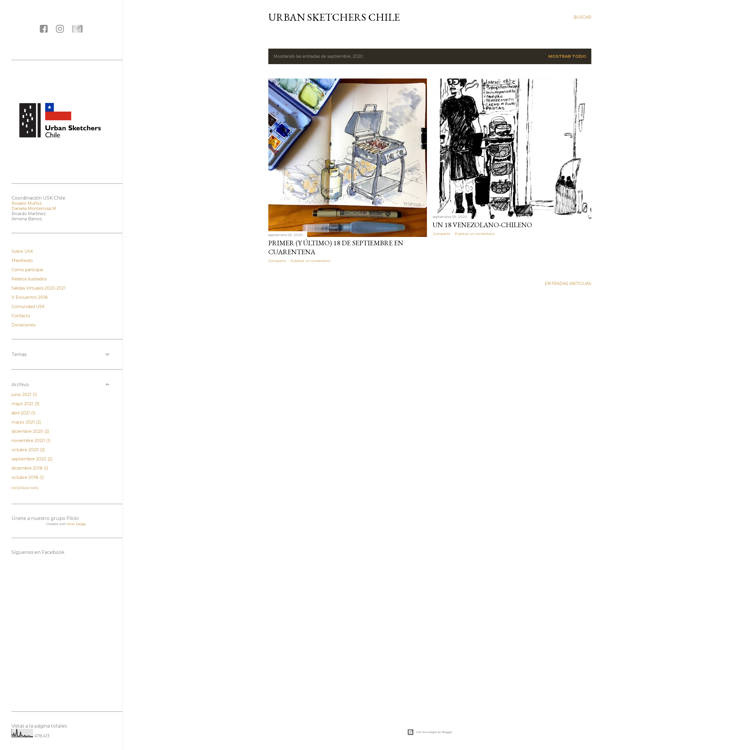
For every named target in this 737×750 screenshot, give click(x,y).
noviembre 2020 (30, 440)
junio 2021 (24, 394)
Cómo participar (27, 269)
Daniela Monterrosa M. (34, 208)
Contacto (21, 315)
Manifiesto (22, 260)
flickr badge (76, 524)
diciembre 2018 (29, 468)
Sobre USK (22, 251)
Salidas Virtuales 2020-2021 (39, 288)
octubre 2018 (27, 477)
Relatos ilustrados (29, 279)
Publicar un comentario (310, 261)
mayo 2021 (25, 403)
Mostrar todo (567, 56)
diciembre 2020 (30, 431)
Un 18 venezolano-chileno (482, 224)
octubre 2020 (28, 449)
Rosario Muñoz (27, 203)
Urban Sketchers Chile (334, 17)
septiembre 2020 (31, 459)
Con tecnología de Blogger (434, 732)
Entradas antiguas (568, 283)
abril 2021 (23, 413)
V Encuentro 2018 (30, 297)
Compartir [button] (277, 261)
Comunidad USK (28, 306)
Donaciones (23, 325)
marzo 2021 (26, 422)
